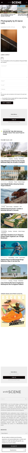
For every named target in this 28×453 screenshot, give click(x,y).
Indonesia (15, 231)
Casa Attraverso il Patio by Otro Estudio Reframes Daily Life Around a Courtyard (8, 15)
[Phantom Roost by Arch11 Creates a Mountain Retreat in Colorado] (14, 196)
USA (21, 206)
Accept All (14, 446)
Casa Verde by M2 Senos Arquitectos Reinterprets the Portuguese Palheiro (12, 283)
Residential (21, 158)
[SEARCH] (26, 2)
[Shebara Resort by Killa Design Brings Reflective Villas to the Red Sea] (14, 248)
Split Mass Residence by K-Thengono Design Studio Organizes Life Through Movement (12, 236)
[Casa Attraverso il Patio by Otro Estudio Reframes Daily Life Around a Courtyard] (8, 9)
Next (27, 11)
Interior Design (21, 182)
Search (25, 399)
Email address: (14, 114)
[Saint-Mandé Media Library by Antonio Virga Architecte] (14, 172)
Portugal (15, 280)
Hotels (16, 257)
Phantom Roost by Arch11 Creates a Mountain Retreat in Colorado (12, 209)
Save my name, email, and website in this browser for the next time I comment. (14, 95)
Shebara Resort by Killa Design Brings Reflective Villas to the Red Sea (12, 260)
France (15, 182)
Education (11, 182)
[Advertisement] (14, 348)
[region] (14, 443)
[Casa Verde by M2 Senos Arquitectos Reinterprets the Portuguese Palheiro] (14, 271)
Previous (0, 11)
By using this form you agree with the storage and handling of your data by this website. (14, 99)
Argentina (11, 158)
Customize (13, 450)
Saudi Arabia (22, 257)
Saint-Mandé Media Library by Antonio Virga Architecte (12, 184)
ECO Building (4, 231)
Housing (16, 158)
